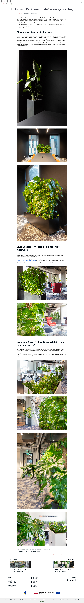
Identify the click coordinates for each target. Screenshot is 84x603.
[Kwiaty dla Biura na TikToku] (75, 580)
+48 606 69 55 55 (12, 582)
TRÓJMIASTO (35, 578)
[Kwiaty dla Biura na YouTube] (73, 580)
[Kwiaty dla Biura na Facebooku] (65, 580)
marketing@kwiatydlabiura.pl (55, 553)
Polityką (32, 599)
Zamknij (42, 601)
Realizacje (20, 13)
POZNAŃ (34, 585)
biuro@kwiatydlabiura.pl (13, 580)
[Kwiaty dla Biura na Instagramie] (67, 580)
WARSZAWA (35, 577)
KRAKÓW (34, 582)
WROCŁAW (34, 581)
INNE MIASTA (35, 586)
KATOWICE (34, 584)
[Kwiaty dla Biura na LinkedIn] (70, 580)
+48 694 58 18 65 (12, 581)
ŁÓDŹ (33, 580)
